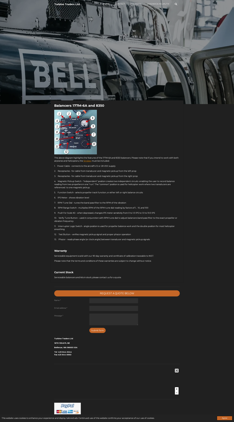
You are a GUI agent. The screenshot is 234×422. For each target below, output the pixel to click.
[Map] (117, 382)
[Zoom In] (177, 389)
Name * (57, 300)
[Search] (176, 4)
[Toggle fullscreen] (177, 370)
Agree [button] (224, 418)
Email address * (60, 308)
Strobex (87, 161)
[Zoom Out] (177, 393)
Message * (58, 316)
